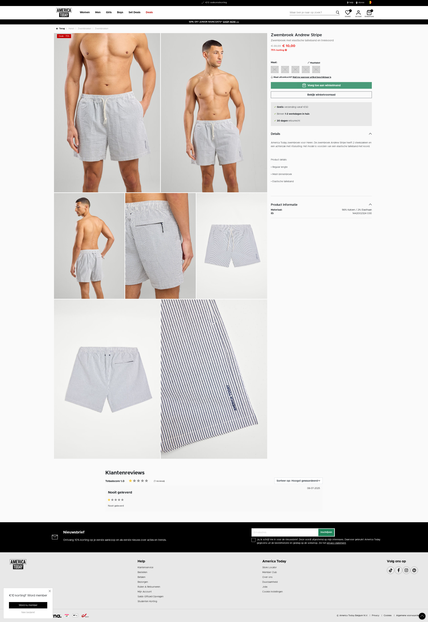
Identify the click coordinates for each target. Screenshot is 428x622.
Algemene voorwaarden (408, 615)
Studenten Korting (147, 601)
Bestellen (142, 572)
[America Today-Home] (64, 12)
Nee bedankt (28, 612)
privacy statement (336, 543)
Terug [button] (62, 29)
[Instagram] (406, 570)
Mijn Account (145, 592)
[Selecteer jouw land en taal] (370, 2)
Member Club (269, 572)
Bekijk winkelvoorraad (321, 94)
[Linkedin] (414, 570)
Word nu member (28, 605)
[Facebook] (398, 570)
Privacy (375, 615)
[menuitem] (83, 12)
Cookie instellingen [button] (272, 592)
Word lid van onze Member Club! (216, 3)
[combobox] (315, 12)
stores (361, 3)
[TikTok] (390, 570)
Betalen (141, 577)
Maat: (274, 62)
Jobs (265, 587)
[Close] (49, 591)
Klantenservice (145, 567)
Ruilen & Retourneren (149, 587)
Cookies (388, 615)
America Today (274, 561)
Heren (71, 29)
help (351, 3)
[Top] (422, 616)
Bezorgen (143, 582)
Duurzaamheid (270, 582)
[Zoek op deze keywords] (338, 13)
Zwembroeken (84, 29)
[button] (85, 12)
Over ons (267, 577)
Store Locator (269, 567)
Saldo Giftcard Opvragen (151, 596)
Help (141, 561)
